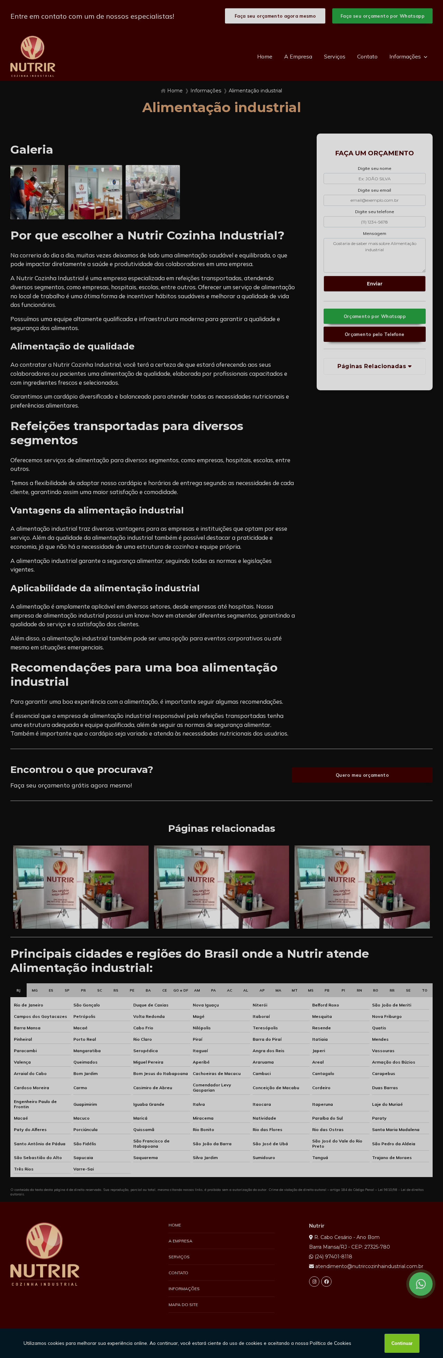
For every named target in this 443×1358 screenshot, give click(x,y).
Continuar (402, 1343)
